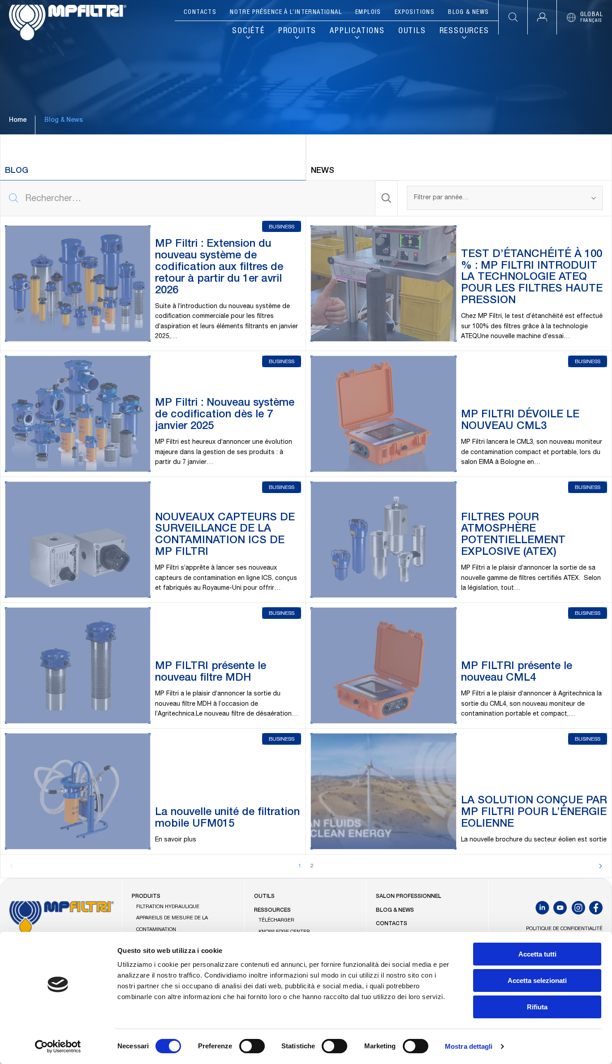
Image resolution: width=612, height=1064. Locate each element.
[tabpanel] (306, 529)
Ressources (464, 31)
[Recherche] (386, 198)
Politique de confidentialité (564, 929)
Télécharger (276, 920)
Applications (357, 31)
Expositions (415, 12)
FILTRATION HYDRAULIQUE (167, 907)
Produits (297, 31)
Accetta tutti (537, 954)
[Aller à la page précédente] (11, 866)
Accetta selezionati (537, 980)
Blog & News (468, 12)
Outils (412, 31)
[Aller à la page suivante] (600, 866)
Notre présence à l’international (286, 12)
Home (17, 120)
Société (248, 31)
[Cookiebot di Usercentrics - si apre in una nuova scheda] (58, 1046)
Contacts (200, 12)
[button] (541, 17)
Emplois (368, 12)
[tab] (153, 157)
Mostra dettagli (469, 1046)
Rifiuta (537, 1007)
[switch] (252, 1046)
